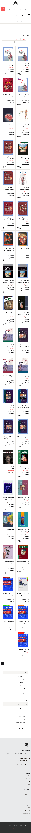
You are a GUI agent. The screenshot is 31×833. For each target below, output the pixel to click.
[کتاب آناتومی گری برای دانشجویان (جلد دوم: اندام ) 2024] (8, 208)
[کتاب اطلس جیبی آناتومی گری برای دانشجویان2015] (8, 584)
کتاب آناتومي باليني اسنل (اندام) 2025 (8, 65)
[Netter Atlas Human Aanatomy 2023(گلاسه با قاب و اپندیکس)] (23, 271)
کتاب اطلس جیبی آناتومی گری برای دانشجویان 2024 (8, 95)
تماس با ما (28, 778)
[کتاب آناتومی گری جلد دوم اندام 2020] (8, 396)
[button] (25, 15)
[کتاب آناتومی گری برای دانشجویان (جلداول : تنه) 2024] (8, 147)
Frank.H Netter (26, 286)
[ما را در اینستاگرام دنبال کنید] (17, 765)
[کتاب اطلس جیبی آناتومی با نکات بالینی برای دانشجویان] (23, 584)
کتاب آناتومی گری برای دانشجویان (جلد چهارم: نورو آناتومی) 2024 (23, 220)
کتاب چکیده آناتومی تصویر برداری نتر (23, 562)
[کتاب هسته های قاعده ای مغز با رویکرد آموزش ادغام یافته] (8, 487)
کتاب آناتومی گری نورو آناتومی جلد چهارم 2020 (23, 406)
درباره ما (28, 775)
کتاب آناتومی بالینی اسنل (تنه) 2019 (8, 376)
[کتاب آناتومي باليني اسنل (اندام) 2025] (8, 54)
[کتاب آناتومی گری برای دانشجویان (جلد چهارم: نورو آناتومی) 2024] (23, 208)
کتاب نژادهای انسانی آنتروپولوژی (9, 467)
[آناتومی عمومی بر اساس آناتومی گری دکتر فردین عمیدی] (8, 239)
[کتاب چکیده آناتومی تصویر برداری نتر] (23, 552)
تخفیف (7, 39)
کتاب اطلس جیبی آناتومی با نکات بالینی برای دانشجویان (23, 595)
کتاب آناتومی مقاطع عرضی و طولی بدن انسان (23, 530)
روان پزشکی (22, 682)
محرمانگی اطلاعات (26, 813)
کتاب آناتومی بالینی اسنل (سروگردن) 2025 (23, 95)
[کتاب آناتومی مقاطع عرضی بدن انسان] (23, 487)
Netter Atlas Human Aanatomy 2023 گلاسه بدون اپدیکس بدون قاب (8, 282)
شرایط (29, 807)
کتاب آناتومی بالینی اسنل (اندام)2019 (23, 376)
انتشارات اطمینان (21, 716)
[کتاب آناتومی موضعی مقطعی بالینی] (8, 552)
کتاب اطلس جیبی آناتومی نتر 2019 (23, 467)
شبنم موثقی (26, 254)
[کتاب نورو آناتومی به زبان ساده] (8, 115)
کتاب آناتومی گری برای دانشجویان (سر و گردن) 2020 (9, 438)
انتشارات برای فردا (21, 719)
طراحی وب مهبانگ (14, 828)
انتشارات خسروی (21, 725)
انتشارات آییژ (22, 711)
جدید (13, 39)
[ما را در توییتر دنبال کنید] (25, 765)
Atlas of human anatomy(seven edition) (23, 313)
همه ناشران (22, 708)
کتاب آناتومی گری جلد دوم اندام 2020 (8, 406)
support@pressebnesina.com (24, 758)
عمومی (23, 691)
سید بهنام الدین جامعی (24, 534)
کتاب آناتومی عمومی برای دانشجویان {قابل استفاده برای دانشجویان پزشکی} (23, 127)
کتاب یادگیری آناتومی (9, 312)
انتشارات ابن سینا (21, 714)
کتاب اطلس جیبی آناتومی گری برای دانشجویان (23, 345)
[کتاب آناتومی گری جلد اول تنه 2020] (23, 426)
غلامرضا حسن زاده (25, 130)
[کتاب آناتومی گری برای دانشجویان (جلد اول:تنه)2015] (23, 639)
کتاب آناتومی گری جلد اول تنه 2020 (23, 437)
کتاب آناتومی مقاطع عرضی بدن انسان (23, 498)
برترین (18, 39)
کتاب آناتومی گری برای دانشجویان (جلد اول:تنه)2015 (24, 651)
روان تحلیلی (22, 694)
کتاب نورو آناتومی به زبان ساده (8, 126)
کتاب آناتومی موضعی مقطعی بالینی (9, 562)
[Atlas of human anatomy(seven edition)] (23, 303)
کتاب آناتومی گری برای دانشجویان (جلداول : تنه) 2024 (8, 159)
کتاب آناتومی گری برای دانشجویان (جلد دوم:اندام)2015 (9, 623)
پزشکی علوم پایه (19, 21)
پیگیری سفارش (27, 800)
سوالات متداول (27, 784)
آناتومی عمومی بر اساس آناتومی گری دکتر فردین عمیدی (9, 250)
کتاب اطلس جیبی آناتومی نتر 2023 (23, 158)
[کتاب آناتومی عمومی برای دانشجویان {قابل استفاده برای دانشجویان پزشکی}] (23, 115)
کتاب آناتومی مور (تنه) (9, 529)
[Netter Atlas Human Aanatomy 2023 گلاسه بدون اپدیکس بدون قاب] (8, 271)
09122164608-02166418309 (24, 760)
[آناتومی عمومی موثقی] (23, 239)
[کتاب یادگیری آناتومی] (8, 303)
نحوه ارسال (28, 798)
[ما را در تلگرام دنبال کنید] (21, 765)
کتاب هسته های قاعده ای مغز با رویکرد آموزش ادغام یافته (8, 499)
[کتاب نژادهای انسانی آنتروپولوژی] (8, 457)
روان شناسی (22, 685)
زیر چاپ (23, 688)
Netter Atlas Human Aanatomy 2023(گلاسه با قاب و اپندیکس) (23, 282)
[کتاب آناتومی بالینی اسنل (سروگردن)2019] (8, 335)
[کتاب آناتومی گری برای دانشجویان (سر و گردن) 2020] (8, 426)
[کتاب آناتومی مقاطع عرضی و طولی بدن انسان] (23, 519)
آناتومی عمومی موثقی (24, 248)
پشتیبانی (28, 781)
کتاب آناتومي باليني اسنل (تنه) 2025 (23, 65)
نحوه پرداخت (27, 795)
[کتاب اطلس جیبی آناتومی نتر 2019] (23, 457)
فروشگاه (25, 21)
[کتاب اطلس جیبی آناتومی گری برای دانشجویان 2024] (8, 85)
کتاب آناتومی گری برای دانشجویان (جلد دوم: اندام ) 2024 (8, 220)
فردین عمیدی (11, 254)
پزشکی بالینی (22, 679)
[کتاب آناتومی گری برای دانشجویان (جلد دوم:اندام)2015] (8, 612)
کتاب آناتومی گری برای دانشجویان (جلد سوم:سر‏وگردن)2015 (24, 623)
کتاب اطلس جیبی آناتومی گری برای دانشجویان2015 (8, 594)
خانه (29, 21)
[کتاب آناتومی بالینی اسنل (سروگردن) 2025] (23, 85)
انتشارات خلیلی (22, 728)
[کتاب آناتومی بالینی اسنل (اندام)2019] (23, 365)
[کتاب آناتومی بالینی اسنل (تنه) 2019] (8, 365)
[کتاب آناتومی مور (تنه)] (8, 519)
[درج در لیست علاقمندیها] (18, 74)
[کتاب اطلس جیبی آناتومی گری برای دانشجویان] (23, 335)
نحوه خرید (28, 792)
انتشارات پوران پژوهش (20, 722)
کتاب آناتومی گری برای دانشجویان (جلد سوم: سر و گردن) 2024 (8, 189)
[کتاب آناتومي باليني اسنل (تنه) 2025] (23, 54)
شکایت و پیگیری (27, 810)
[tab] (3, 39)
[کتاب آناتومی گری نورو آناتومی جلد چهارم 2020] (23, 396)
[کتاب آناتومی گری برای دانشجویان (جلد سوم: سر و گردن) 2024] (8, 178)
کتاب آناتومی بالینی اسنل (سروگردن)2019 (8, 345)
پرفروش (23, 39)
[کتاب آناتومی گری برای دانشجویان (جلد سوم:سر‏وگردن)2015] (23, 612)
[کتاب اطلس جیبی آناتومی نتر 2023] (23, 147)
